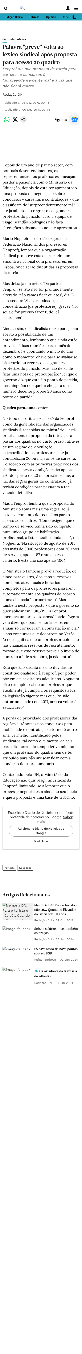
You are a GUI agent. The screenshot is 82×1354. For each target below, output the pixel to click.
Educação (25, 867)
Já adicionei (41, 841)
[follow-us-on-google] (74, 119)
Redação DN (13, 94)
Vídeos (67, 17)
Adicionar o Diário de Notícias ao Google (41, 831)
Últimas (34, 17)
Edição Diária (14, 17)
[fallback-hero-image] (18, 911)
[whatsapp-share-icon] (6, 122)
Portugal (9, 867)
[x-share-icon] (15, 122)
